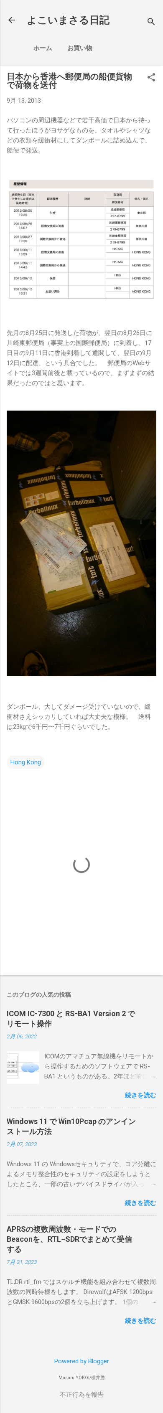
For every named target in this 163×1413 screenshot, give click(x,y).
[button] (151, 78)
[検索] (151, 23)
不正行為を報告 (82, 1394)
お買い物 (79, 48)
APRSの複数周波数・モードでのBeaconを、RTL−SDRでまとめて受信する (69, 1239)
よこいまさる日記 (68, 20)
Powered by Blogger (81, 1361)
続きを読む (140, 1095)
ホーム (42, 48)
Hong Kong (25, 762)
